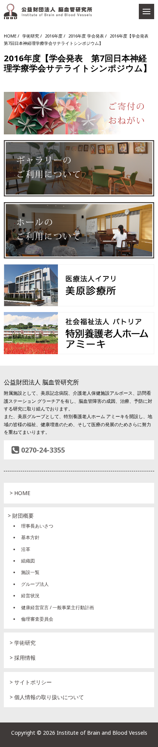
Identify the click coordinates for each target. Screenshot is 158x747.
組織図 (28, 560)
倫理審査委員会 (37, 619)
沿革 (25, 549)
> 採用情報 (23, 657)
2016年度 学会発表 (86, 36)
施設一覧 (30, 572)
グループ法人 (35, 584)
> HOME (20, 493)
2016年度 (54, 36)
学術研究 (30, 36)
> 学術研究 (23, 642)
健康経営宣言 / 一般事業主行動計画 (57, 607)
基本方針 (30, 537)
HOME (10, 36)
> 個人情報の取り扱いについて (47, 697)
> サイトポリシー (31, 682)
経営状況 (30, 595)
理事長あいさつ (37, 526)
